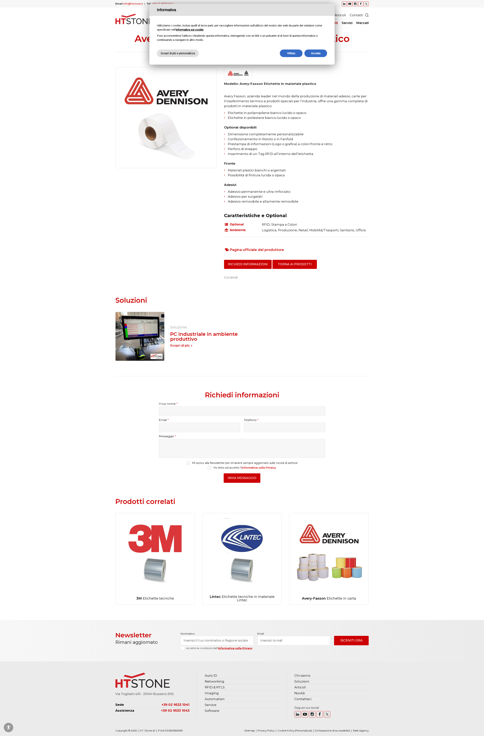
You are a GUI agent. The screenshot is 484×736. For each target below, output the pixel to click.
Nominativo (188, 633)
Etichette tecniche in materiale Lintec (242, 598)
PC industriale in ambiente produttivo (204, 336)
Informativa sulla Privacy (258, 467)
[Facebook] (319, 714)
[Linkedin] (297, 714)
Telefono (251, 420)
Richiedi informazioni (248, 264)
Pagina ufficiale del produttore (257, 250)
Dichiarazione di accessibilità (332, 730)
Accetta (315, 53)
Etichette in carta (329, 598)
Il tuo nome (168, 404)
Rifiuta (291, 53)
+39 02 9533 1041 (162, 3)
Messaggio (167, 436)
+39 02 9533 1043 (175, 710)
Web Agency (361, 730)
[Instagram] (312, 714)
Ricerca (367, 15)
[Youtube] (305, 714)
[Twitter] (327, 714)
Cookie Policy (285, 730)
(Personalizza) (303, 730)
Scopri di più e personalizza (178, 53)
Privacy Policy (266, 730)
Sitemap (249, 730)
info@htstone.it (133, 3)
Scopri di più (179, 345)
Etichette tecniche (155, 598)
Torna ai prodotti (295, 264)
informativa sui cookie (189, 29)
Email (164, 420)
